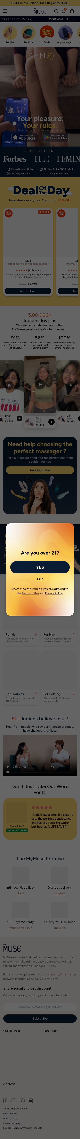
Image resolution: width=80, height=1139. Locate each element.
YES (40, 567)
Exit (40, 578)
